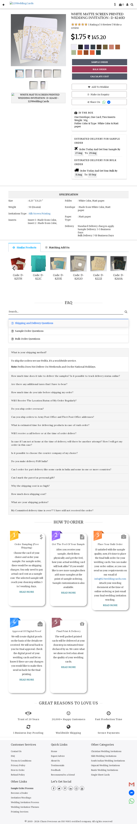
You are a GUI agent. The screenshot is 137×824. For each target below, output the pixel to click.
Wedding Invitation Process (25, 802)
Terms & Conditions (21, 760)
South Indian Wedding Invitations (108, 760)
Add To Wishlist (100, 87)
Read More (26, 591)
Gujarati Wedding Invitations (105, 765)
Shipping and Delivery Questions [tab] (34, 323)
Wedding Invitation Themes (25, 807)
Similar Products (26, 247)
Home (54, 751)
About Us (55, 760)
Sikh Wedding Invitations (103, 756)
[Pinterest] (64, 788)
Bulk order (99, 69)
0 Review (106, 24)
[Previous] (14, 268)
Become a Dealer (19, 793)
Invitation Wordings (21, 797)
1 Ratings (93, 24)
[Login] (127, 5)
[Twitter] (59, 788)
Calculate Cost (99, 76)
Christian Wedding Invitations (106, 751)
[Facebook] (53, 788)
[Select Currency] (115, 5)
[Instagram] (76, 788)
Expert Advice (58, 756)
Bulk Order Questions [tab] (27, 338)
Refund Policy (18, 774)
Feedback (55, 770)
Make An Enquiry (99, 94)
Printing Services (19, 811)
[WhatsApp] (104, 102)
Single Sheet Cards (100, 774)
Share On (95, 102)
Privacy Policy (18, 765)
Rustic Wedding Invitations (104, 770)
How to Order (18, 770)
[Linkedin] (70, 788)
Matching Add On (59, 247)
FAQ (13, 756)
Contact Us (16, 751)
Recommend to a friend (63, 774)
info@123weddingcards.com (110, 578)
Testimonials (57, 765)
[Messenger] (109, 102)
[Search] (131, 5)
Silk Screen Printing (40, 213)
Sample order (99, 62)
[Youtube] (82, 788)
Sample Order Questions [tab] (29, 330)
